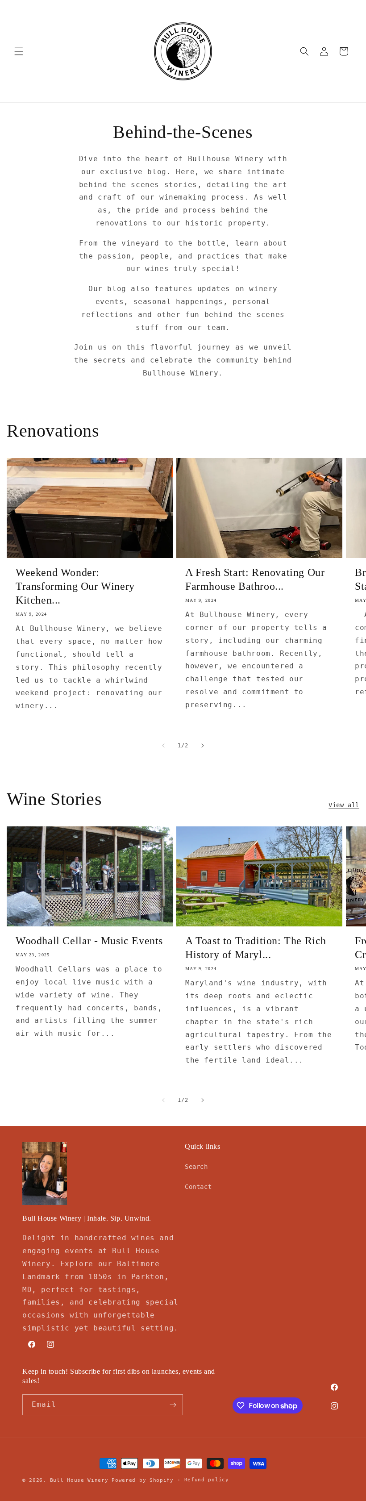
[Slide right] (202, 745)
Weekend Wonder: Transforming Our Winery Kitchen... (75, 586)
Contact (198, 1186)
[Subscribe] (173, 1404)
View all (344, 805)
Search (196, 1166)
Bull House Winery (79, 1480)
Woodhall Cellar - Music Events (89, 940)
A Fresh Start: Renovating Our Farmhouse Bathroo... (254, 579)
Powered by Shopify (143, 1480)
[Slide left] (163, 745)
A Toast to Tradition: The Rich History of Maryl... (255, 947)
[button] (19, 51)
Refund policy (206, 1480)
